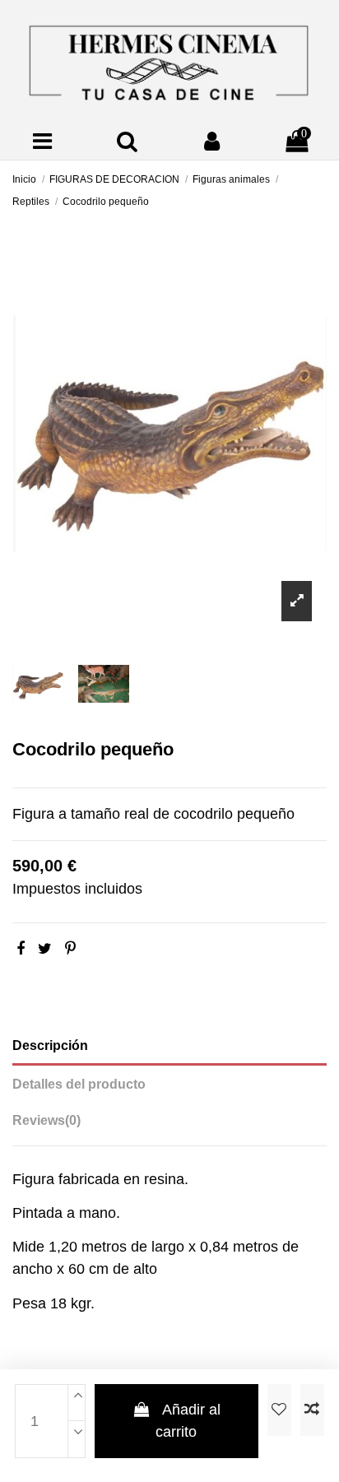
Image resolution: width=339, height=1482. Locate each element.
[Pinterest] (70, 949)
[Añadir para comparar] (312, 1410)
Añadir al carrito (188, 1420)
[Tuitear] (45, 949)
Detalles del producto (79, 1084)
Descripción (50, 1045)
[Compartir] (20, 949)
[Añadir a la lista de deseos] (279, 1410)
